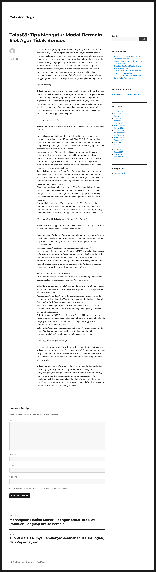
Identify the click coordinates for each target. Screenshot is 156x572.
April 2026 (118, 121)
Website (13, 477)
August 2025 (118, 140)
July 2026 (117, 114)
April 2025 (118, 150)
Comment (14, 420)
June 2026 (118, 116)
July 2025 (117, 142)
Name (12, 455)
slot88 (78, 62)
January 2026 (119, 128)
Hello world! (138, 95)
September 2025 (120, 138)
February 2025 (119, 154)
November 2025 (120, 133)
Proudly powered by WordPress (33, 562)
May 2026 (117, 118)
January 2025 (119, 157)
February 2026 (119, 126)
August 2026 (118, 111)
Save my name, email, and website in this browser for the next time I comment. (41, 489)
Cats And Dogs (21, 17)
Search (114, 36)
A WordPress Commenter (121, 95)
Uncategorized (119, 173)
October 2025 (119, 135)
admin (12, 56)
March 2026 (118, 123)
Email (12, 466)
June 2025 (117, 145)
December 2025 (120, 130)
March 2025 (118, 152)
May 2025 (117, 147)
